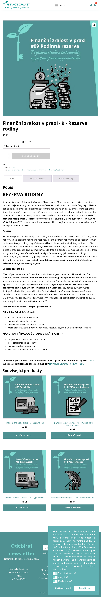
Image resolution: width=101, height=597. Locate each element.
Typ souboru (26, 142)
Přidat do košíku (31, 156)
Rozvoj (53, 170)
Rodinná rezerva (30, 170)
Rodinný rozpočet (43, 170)
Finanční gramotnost (15, 170)
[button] (94, 24)
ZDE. (92, 360)
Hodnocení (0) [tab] (66, 179)
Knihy (13, 167)
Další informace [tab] (37, 179)
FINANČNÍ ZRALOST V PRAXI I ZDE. (66, 363)
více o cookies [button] (59, 569)
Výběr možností (24, 435)
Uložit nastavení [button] (63, 588)
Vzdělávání (60, 170)
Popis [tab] (12, 179)
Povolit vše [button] (84, 588)
